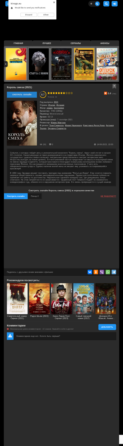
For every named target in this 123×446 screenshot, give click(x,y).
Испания (60, 105)
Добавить (107, 327)
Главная (18, 43)
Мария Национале (73, 125)
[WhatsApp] (108, 272)
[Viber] (102, 272)
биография (59, 108)
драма (49, 108)
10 (71, 93)
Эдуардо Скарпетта (57, 128)
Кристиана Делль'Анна (94, 125)
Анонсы (105, 43)
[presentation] (6, 64)
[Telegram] (114, 272)
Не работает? (108, 196)
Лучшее (46, 43)
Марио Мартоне (58, 122)
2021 (56, 102)
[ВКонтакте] (90, 272)
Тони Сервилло (56, 125)
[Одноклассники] (96, 272)
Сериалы (76, 43)
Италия (51, 105)
